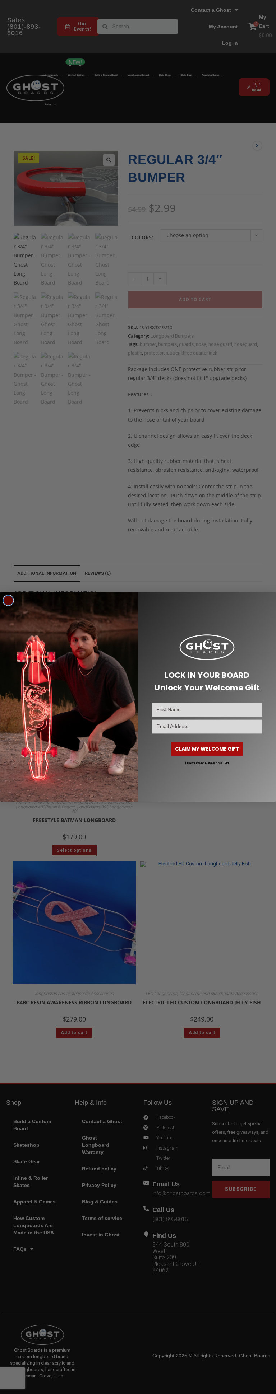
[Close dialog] (8, 601)
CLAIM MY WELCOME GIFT (207, 748)
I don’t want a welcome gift (207, 763)
